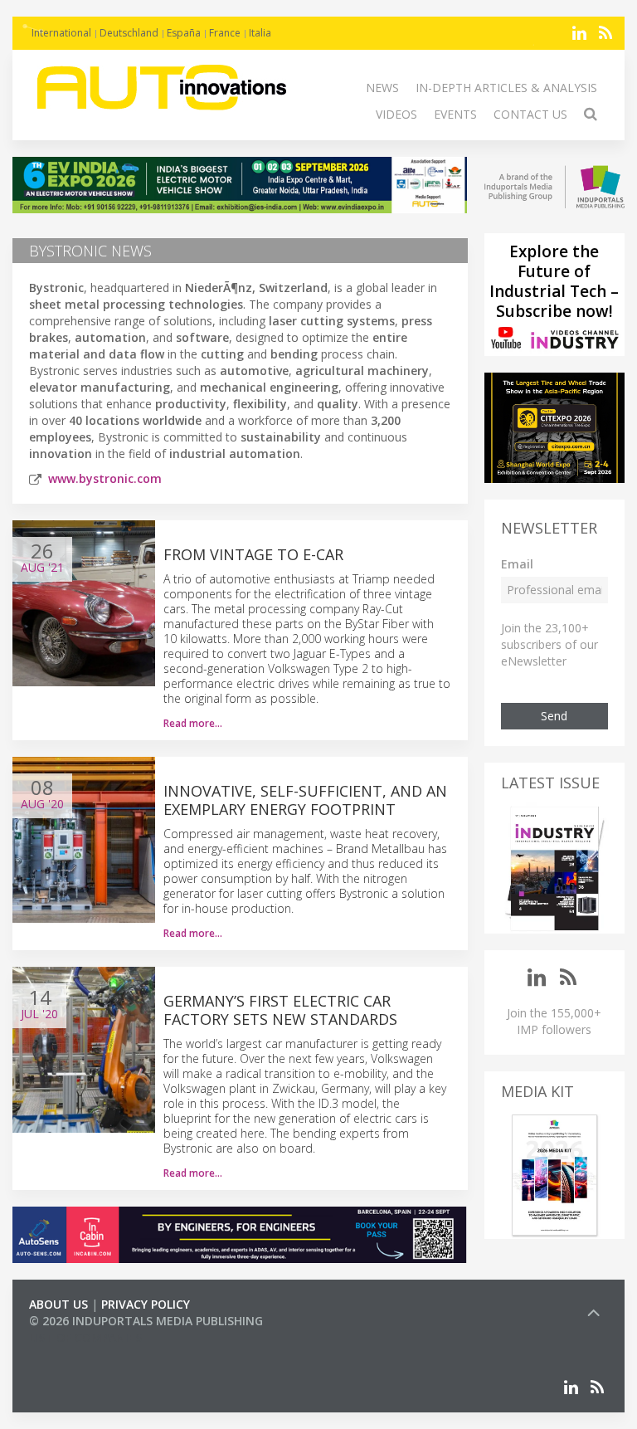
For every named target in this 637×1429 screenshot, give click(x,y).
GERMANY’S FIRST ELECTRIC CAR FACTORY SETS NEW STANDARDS (280, 1010)
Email (517, 564)
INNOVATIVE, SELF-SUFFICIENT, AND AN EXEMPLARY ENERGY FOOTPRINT (305, 800)
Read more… (192, 723)
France (225, 33)
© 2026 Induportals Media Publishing (146, 1321)
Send (554, 716)
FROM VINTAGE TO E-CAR (253, 554)
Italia (260, 33)
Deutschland (129, 33)
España (184, 33)
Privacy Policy (145, 1304)
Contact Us (530, 114)
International (61, 33)
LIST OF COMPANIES (85, 1337)
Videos (396, 114)
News (382, 87)
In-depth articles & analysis (506, 87)
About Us (58, 1304)
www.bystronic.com (105, 478)
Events (455, 114)
